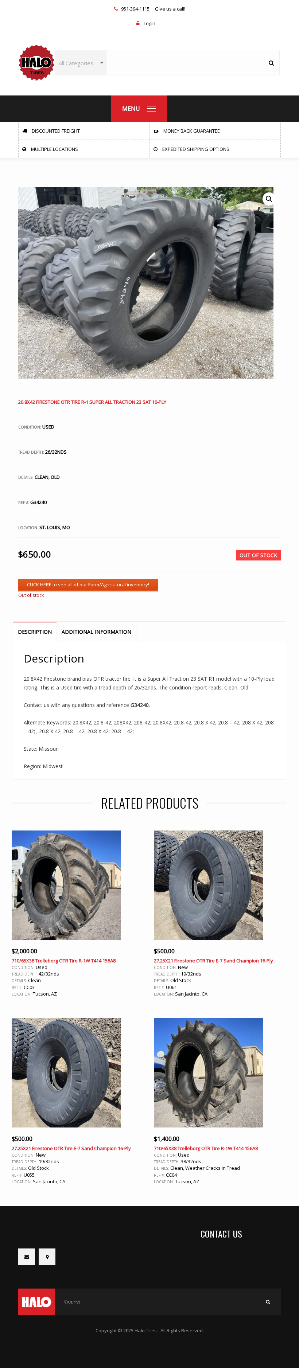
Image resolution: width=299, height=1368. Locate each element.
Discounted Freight (55, 131)
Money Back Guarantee (191, 131)
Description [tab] (35, 631)
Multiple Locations (54, 149)
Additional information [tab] (96, 631)
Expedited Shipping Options (195, 149)
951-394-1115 (135, 9)
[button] (269, 199)
